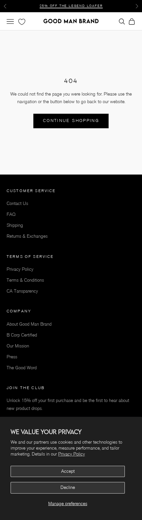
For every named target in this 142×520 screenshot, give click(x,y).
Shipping (15, 225)
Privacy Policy (71, 454)
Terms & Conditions (25, 280)
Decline (67, 487)
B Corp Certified (22, 335)
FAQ (11, 214)
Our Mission (18, 346)
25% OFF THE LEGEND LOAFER (71, 6)
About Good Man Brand (29, 324)
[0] (21, 22)
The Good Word (22, 368)
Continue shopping (71, 120)
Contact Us (17, 203)
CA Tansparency (22, 291)
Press (12, 357)
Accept (68, 471)
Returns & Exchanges (27, 236)
